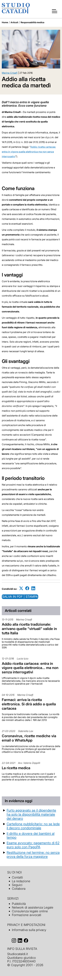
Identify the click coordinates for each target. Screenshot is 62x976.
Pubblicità (19, 904)
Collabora (18, 888)
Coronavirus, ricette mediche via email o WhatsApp (29, 738)
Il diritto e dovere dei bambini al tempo (30, 835)
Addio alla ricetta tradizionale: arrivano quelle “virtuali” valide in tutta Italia (29, 628)
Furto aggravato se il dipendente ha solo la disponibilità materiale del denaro (31, 814)
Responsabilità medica (32, 22)
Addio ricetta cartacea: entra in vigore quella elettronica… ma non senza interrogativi (30, 667)
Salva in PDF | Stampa (20, 596)
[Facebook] (27, 588)
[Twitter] (21, 588)
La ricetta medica (16, 768)
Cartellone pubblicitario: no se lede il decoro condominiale (33, 826)
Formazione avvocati (26, 915)
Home (5, 22)
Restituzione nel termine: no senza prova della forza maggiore (33, 854)
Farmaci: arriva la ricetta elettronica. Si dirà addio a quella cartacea (29, 704)
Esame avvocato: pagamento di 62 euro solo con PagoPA (33, 845)
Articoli (14, 22)
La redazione (21, 881)
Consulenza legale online (30, 911)
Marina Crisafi (9, 72)
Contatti (17, 877)
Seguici (17, 885)
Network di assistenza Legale (32, 907)
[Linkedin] (33, 588)
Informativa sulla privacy (29, 930)
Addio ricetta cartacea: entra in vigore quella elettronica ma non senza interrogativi (29, 151)
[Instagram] (14, 940)
